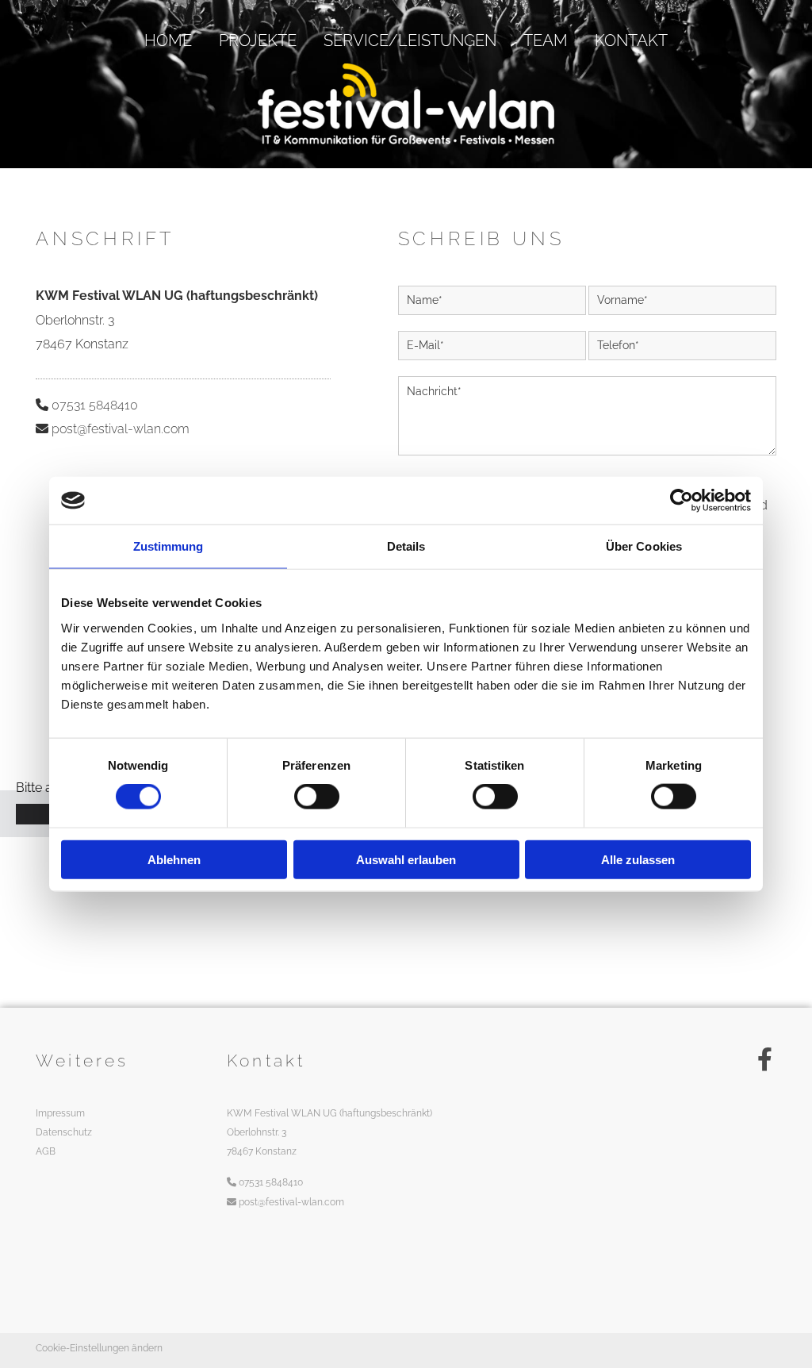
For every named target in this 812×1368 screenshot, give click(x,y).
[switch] (316, 796)
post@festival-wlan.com (121, 428)
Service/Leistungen (410, 40)
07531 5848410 (95, 405)
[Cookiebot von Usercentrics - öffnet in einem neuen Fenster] (681, 501)
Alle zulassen (638, 859)
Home (168, 40)
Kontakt (631, 40)
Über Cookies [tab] (644, 546)
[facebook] (764, 1059)
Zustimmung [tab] (168, 546)
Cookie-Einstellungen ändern (99, 1348)
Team (545, 40)
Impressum (60, 1113)
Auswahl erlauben (406, 859)
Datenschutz (64, 1132)
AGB (46, 1151)
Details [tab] (406, 546)
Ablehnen (174, 859)
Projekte (258, 40)
